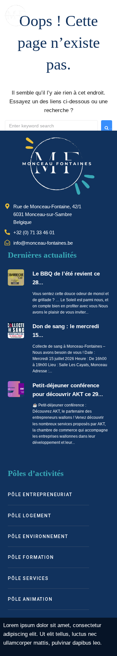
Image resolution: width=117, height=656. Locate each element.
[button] (106, 15)
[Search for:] (51, 125)
